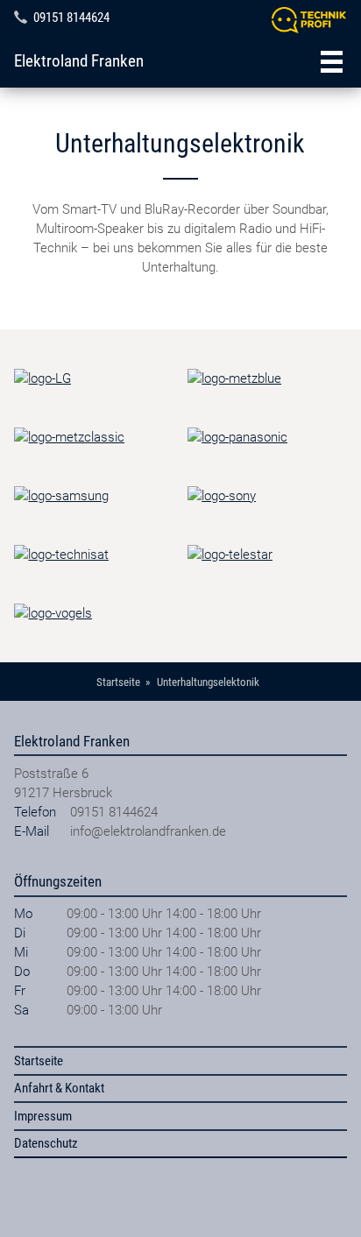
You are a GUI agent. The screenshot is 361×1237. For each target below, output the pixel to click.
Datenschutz (46, 1143)
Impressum (43, 1116)
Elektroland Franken (79, 61)
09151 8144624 (71, 17)
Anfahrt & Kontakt (59, 1088)
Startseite (38, 1061)
